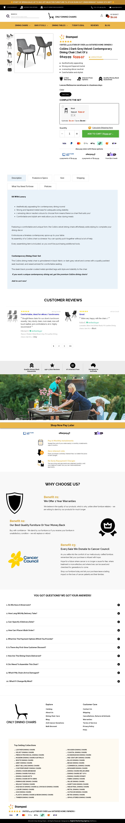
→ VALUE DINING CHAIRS (75, 781)
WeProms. (83, 821)
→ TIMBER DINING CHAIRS (24, 797)
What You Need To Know (22, 186)
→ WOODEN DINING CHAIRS (76, 750)
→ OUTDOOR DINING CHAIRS (76, 792)
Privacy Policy (88, 726)
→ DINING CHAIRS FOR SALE (24, 773)
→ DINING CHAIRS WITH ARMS (25, 779)
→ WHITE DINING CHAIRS (23, 760)
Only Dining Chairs (40, 821)
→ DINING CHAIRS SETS (23, 776)
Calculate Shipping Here (102, 128)
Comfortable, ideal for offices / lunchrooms (40, 314)
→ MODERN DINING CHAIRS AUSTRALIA (29, 758)
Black (73, 108)
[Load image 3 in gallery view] (9, 54)
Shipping (80, 178)
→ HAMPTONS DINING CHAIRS (77, 784)
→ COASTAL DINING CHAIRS (76, 752)
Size (62, 178)
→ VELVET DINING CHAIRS (24, 752)
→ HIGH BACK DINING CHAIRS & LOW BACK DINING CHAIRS (36, 787)
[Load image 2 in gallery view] (9, 45)
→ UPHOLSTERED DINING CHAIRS (78, 797)
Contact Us (87, 709)
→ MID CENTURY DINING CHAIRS (78, 758)
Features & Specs (40, 178)
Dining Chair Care (53, 716)
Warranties (87, 719)
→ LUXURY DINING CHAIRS (24, 789)
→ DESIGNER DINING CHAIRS (76, 768)
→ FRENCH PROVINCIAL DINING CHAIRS (29, 755)
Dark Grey (65, 94)
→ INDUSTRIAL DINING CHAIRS (77, 787)
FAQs (85, 730)
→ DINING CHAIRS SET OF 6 (76, 773)
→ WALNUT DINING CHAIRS (24, 784)
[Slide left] (18, 54)
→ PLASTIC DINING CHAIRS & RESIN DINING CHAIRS (33, 795)
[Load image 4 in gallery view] (9, 63)
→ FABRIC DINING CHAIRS (75, 779)
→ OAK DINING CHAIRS (22, 792)
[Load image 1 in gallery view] (9, 37)
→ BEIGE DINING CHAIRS (75, 763)
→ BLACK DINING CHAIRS (75, 760)
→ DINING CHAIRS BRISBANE (25, 771)
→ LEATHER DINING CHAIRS (24, 750)
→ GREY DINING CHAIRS (23, 763)
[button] (22, 16)
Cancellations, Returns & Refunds (96, 716)
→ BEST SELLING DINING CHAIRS (26, 766)
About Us (49, 712)
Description (17, 178)
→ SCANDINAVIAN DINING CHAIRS (78, 755)
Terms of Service (90, 723)
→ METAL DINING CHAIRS (75, 789)
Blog (48, 719)
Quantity (63, 128)
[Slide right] (48, 54)
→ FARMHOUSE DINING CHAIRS (25, 781)
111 (70, 346)
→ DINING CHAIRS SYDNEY (76, 776)
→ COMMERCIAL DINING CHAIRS (78, 766)
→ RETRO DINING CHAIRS (75, 795)
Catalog (49, 709)
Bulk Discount (51, 726)
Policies (47, 186)
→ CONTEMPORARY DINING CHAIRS (27, 768)
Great (81, 314)
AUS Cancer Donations (55, 723)
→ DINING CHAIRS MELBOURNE (77, 771)
